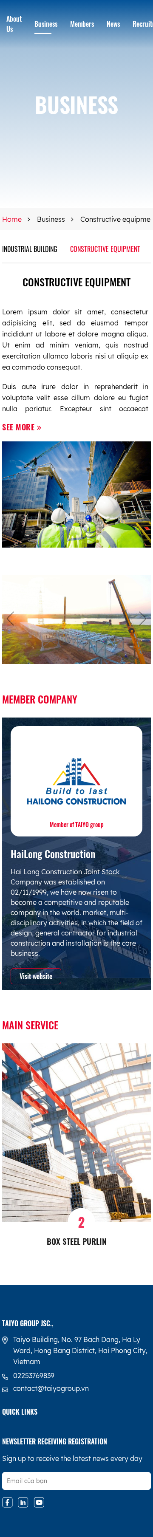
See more (19, 426)
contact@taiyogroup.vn (51, 1388)
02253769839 (33, 1375)
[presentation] (10, 619)
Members (82, 24)
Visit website (36, 976)
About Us (14, 24)
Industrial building (29, 249)
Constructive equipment (105, 249)
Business (45, 24)
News (113, 24)
